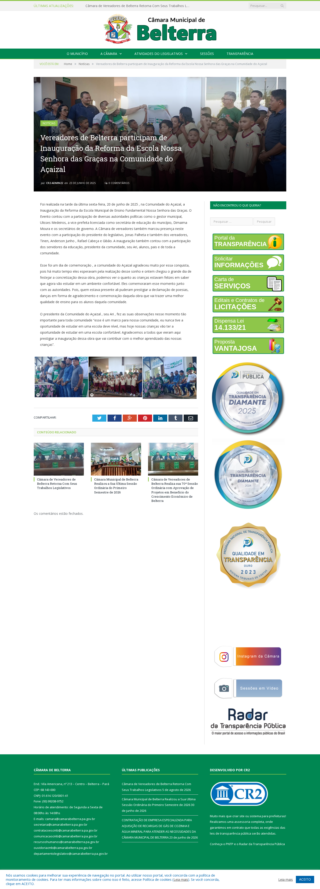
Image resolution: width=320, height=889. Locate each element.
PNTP (229, 844)
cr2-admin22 (54, 183)
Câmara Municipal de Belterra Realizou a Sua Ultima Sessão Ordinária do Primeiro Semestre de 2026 (139, 6)
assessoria (242, 822)
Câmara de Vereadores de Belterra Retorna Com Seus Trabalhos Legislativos (57, 483)
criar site (238, 816)
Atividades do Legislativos (158, 53)
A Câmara (108, 53)
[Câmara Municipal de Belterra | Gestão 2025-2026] (160, 28)
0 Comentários (118, 183)
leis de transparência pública (230, 833)
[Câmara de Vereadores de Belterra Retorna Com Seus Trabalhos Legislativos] (59, 459)
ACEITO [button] (305, 879)
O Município (77, 53)
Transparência (240, 53)
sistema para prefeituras (267, 816)
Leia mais (181, 879)
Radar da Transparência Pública (262, 844)
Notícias (49, 123)
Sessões (207, 53)
